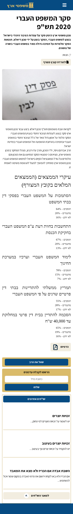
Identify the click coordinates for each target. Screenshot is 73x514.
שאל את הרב (36, 362)
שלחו (36, 387)
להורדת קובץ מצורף (54, 62)
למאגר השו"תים (40, 495)
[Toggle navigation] (64, 5)
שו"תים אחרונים (36, 399)
